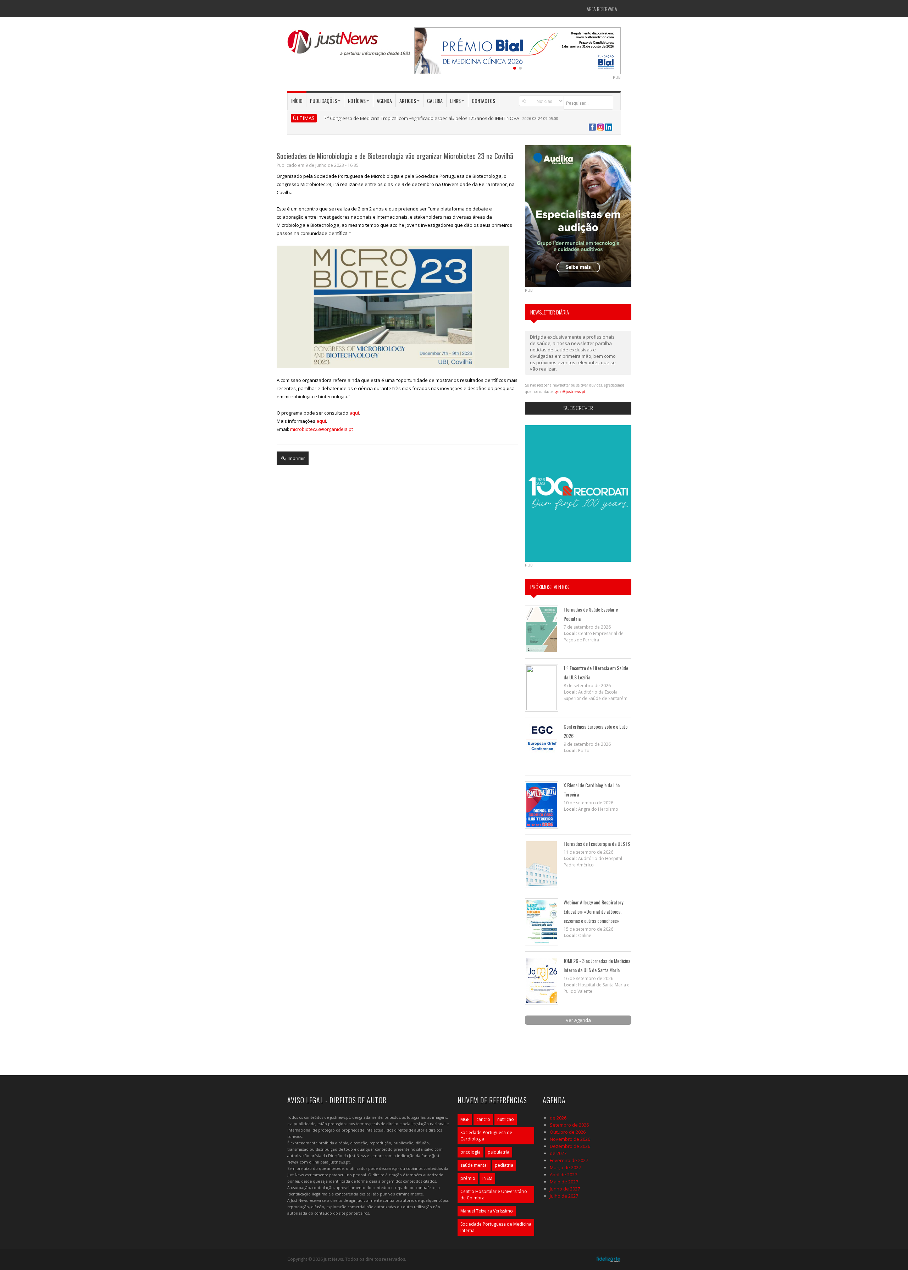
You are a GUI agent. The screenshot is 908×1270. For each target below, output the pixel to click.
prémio (467, 1178)
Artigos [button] (407, 100)
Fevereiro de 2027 (569, 1160)
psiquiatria (498, 1152)
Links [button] (455, 100)
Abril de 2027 (563, 1174)
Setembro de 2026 (569, 1125)
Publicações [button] (323, 100)
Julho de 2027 (564, 1196)
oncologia (470, 1152)
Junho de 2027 (565, 1189)
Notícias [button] (357, 100)
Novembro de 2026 (570, 1139)
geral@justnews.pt (570, 391)
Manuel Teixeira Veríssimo (486, 1211)
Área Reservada (602, 8)
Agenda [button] (384, 100)
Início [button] (297, 100)
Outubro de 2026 (568, 1132)
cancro (483, 1119)
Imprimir (296, 458)
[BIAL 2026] (517, 50)
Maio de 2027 (564, 1181)
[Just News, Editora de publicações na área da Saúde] (349, 45)
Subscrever (578, 408)
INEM (487, 1178)
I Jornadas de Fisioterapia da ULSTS (597, 843)
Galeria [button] (435, 100)
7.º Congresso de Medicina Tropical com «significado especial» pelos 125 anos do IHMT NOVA (421, 118)
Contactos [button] (483, 100)
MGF (464, 1119)
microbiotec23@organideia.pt (321, 429)
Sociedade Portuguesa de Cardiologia (486, 1135)
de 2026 (558, 1118)
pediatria (504, 1165)
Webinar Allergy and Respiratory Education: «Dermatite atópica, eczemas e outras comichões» (593, 911)
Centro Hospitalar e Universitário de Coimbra (493, 1194)
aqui (354, 413)
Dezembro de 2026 (570, 1146)
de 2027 (558, 1153)
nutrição (505, 1119)
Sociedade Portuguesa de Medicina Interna (495, 1227)
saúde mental (474, 1165)
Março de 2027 (565, 1167)
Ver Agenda (578, 1020)
